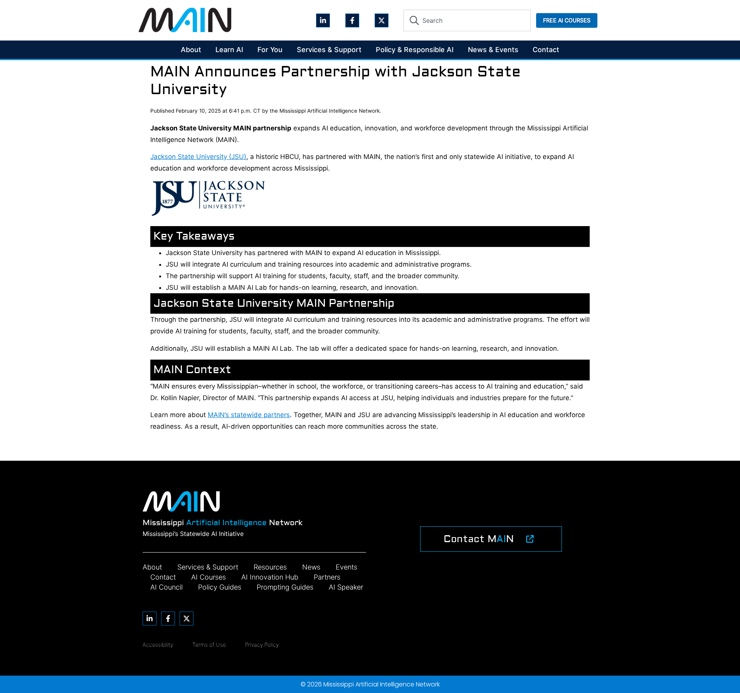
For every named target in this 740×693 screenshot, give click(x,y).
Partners (327, 577)
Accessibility (158, 644)
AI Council (166, 587)
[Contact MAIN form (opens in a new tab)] (529, 539)
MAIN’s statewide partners (249, 415)
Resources (270, 567)
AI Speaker (346, 587)
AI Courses (208, 577)
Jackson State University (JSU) (198, 157)
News (311, 567)
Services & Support (329, 50)
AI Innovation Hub (269, 577)
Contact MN (479, 539)
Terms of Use (209, 644)
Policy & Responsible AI (415, 50)
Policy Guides (219, 587)
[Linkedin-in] (323, 20)
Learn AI (229, 50)
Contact (546, 50)
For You (270, 50)
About (191, 50)
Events (346, 567)
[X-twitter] (381, 20)
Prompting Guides (285, 587)
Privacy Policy (262, 644)
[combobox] (467, 20)
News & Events (493, 50)
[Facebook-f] (352, 20)
